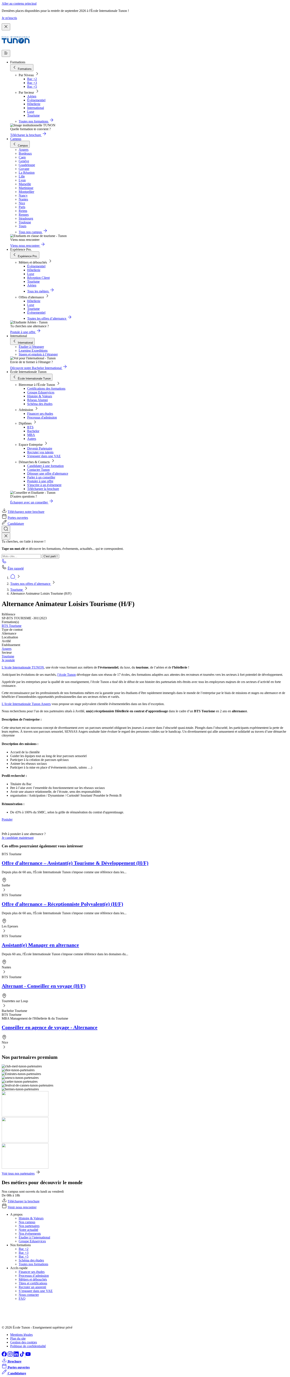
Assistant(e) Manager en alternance (40, 945)
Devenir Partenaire (39, 448)
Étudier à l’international (34, 1237)
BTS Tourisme (11, 626)
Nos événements (30, 1233)
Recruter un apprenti (32, 1287)
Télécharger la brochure (43, 489)
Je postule (8, 660)
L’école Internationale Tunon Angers (26, 704)
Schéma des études (39, 404)
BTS (30, 427)
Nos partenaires (29, 1226)
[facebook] (5, 1355)
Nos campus (27, 1222)
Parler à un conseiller (41, 477)
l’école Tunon (66, 674)
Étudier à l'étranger (31, 346)
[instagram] (11, 1355)
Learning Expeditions (33, 350)
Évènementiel (36, 100)
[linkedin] (17, 1355)
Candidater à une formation (45, 466)
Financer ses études (40, 413)
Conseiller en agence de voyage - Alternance (49, 1027)
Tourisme (33, 115)
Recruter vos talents (40, 452)
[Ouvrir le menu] (6, 53)
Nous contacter (29, 1295)
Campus (15, 139)
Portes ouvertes (18, 517)
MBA (31, 435)
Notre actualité (28, 1230)
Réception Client (38, 277)
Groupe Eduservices (40, 392)
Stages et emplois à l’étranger (38, 354)
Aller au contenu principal (19, 3)
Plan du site (18, 1338)
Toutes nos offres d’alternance (30, 584)
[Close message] (6, 26)
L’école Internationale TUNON (23, 667)
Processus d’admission (34, 1275)
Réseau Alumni (37, 400)
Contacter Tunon (38, 469)
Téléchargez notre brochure (26, 512)
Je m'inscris (9, 18)
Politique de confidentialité (28, 1346)
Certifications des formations (46, 388)
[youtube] (28, 1355)
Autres (31, 438)
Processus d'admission (42, 417)
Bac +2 (32, 79)
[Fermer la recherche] (6, 536)
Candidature (16, 523)
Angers (6, 648)
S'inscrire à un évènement (44, 485)
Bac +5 (32, 86)
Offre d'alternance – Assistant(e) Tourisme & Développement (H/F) (75, 863)
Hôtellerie (33, 104)
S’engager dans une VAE (36, 1291)
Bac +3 (32, 83)
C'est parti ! (51, 556)
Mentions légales (21, 1334)
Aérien (31, 96)
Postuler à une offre (40, 481)
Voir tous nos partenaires (18, 1173)
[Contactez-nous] (4, 562)
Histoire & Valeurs (39, 396)
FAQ (22, 1298)
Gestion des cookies (23, 1342)
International (35, 108)
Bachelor (33, 431)
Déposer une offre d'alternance (47, 473)
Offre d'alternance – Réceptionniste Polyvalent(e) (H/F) (62, 904)
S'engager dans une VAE (44, 456)
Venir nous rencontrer (22, 1207)
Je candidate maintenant (18, 837)
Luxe (30, 111)
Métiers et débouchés (33, 1279)
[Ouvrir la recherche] (6, 529)
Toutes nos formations (33, 1264)
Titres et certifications (33, 1283)
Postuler (7, 819)
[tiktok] (22, 1355)
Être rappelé (16, 568)
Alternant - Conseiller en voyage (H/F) (44, 986)
